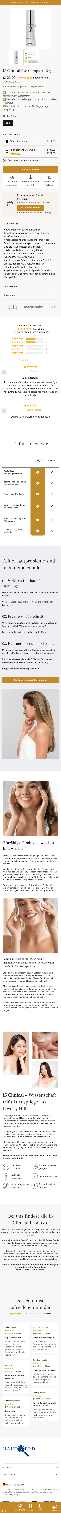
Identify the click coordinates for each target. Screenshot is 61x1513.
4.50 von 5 (38, 328)
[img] (30, 366)
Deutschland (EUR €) (15, 1485)
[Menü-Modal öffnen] (4, 1507)
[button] (26, 77)
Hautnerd (26, 1489)
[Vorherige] (5, 2)
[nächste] (56, 2)
